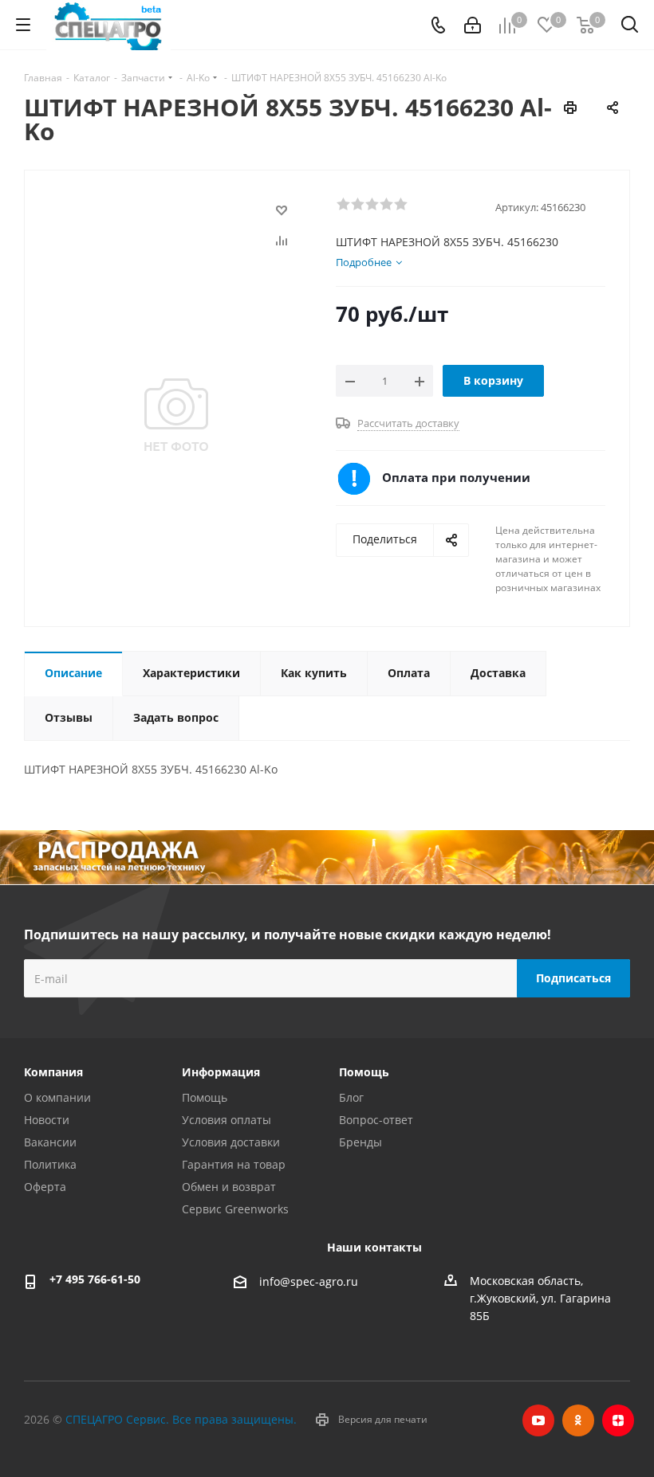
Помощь (204, 1097)
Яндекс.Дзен (618, 1420)
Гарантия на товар (234, 1164)
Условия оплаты (226, 1119)
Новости (46, 1119)
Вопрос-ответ (376, 1119)
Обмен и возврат (229, 1186)
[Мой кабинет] (472, 25)
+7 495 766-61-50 (94, 1279)
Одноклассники (578, 1420)
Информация (221, 1071)
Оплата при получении (456, 477)
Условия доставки (231, 1142)
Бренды (360, 1142)
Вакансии (50, 1142)
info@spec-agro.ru (308, 1282)
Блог (351, 1097)
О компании (57, 1097)
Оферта (45, 1186)
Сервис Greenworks (235, 1208)
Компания (53, 1071)
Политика (50, 1164)
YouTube (538, 1420)
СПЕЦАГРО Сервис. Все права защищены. (181, 1419)
